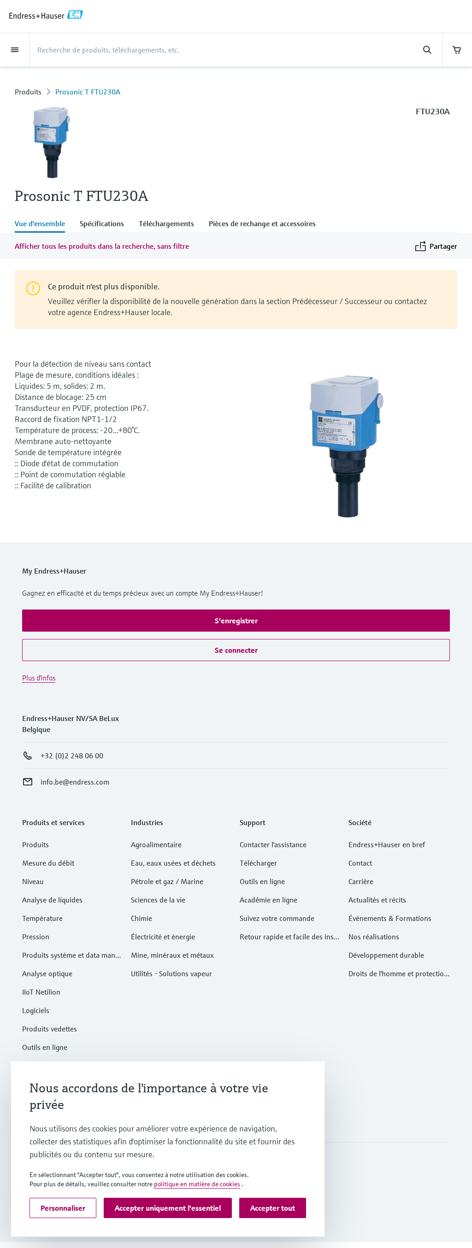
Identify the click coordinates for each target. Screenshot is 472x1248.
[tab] (43, 224)
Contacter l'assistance (273, 844)
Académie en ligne (268, 899)
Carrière (360, 881)
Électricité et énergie (163, 936)
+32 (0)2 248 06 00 (72, 755)
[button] (236, 620)
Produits (28, 91)
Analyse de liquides (52, 899)
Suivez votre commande (277, 918)
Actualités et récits (377, 899)
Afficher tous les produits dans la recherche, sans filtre (102, 246)
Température (42, 918)
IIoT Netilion (41, 991)
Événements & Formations (389, 918)
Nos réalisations (373, 936)
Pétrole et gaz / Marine (167, 881)
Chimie (141, 918)
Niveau (33, 881)
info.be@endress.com (75, 781)
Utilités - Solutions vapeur (171, 973)
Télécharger (258, 862)
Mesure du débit (48, 862)
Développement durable (386, 955)
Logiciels (35, 1010)
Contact (360, 862)
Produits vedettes (49, 1028)
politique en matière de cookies (197, 1184)
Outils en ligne (44, 1047)
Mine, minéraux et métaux (172, 955)
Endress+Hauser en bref (386, 844)
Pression (35, 936)
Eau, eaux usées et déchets (173, 862)
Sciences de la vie (158, 899)
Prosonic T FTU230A (87, 91)
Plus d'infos (38, 677)
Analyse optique (47, 973)
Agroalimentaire (156, 844)
